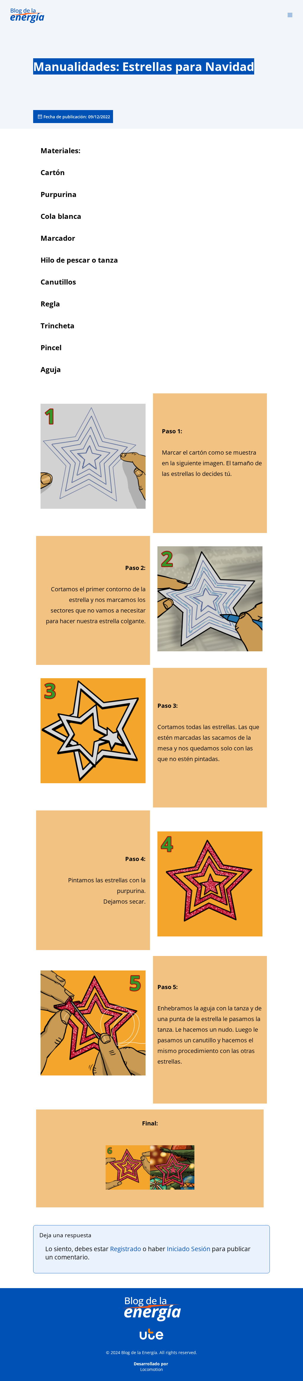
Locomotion (151, 1369)
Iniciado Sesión (188, 1249)
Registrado (125, 1249)
